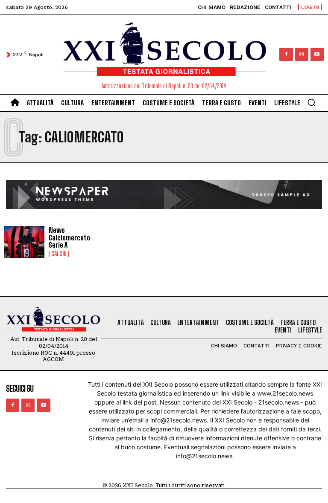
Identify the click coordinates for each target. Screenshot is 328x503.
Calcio (59, 254)
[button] (311, 102)
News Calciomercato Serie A (69, 237)
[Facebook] (286, 54)
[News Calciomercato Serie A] (24, 242)
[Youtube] (317, 54)
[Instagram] (301, 54)
